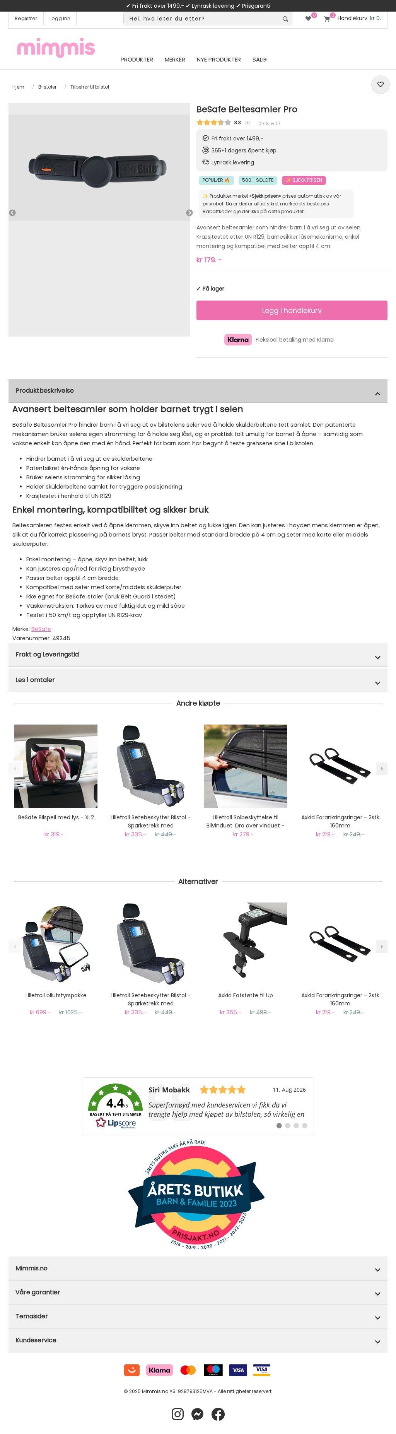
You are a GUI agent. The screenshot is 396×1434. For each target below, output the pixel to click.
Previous (12, 213)
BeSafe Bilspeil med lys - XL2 (56, 817)
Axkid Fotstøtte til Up (245, 995)
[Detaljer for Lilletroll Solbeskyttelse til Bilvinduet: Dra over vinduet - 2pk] (245, 766)
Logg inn (60, 18)
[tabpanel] (99, 168)
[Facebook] (218, 1414)
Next (181, 214)
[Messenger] (197, 1414)
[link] (198, 1106)
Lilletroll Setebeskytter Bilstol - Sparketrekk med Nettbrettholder (151, 822)
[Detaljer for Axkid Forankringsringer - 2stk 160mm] (340, 766)
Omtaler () (269, 123)
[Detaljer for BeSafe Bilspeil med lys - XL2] (55, 766)
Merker (175, 59)
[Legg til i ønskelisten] (380, 84)
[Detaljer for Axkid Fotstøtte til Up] (245, 944)
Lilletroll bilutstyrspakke (56, 995)
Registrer (26, 18)
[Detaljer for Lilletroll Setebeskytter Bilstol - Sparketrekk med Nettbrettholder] (150, 766)
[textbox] (201, 19)
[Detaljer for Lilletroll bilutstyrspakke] (55, 944)
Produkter (137, 59)
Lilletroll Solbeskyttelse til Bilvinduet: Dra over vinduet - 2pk (246, 822)
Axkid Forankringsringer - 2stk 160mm (340, 821)
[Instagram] (178, 1414)
